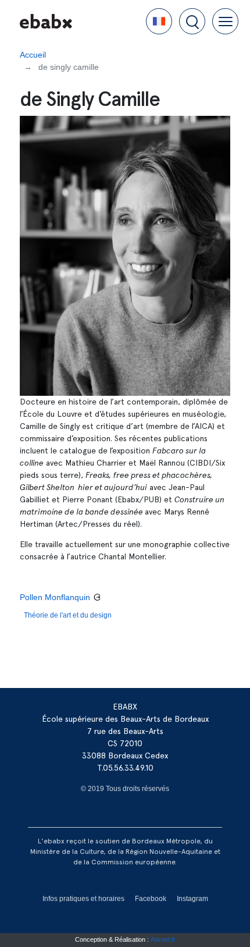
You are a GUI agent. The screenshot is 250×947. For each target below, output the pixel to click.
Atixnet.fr (163, 939)
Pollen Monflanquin (55, 597)
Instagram (192, 899)
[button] (159, 21)
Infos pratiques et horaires (83, 899)
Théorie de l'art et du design (68, 615)
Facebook (150, 899)
